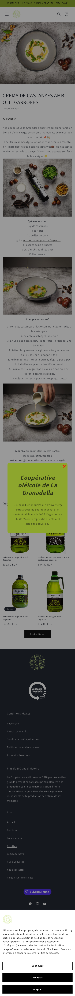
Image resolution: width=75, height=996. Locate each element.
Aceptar (37, 989)
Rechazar (37, 977)
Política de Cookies (47, 952)
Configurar (37, 965)
